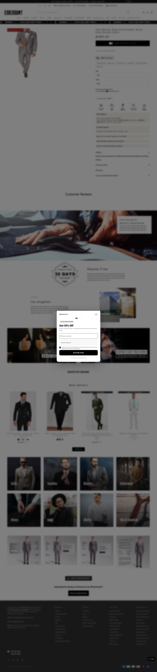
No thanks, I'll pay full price (78, 358)
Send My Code (78, 353)
